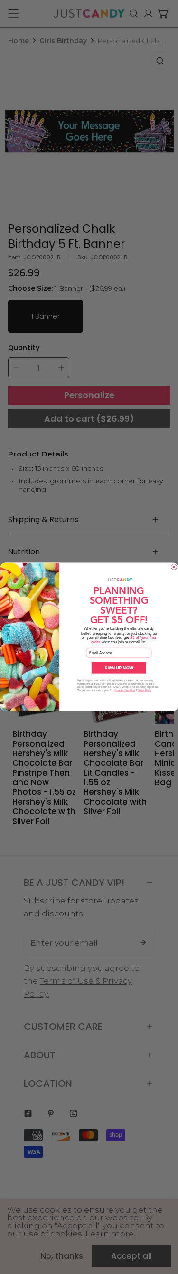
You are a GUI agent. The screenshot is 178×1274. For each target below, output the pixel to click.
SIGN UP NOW (118, 668)
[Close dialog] (174, 567)
